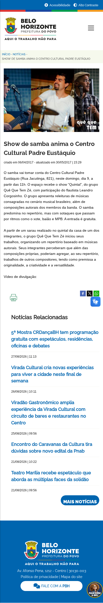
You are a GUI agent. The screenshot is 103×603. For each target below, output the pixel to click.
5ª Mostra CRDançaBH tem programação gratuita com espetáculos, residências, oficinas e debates (54, 339)
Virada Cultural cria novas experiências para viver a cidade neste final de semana (52, 374)
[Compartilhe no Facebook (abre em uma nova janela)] (83, 293)
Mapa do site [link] (71, 577)
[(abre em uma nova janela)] (89, 293)
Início (6, 54)
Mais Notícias (80, 501)
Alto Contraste (88, 5)
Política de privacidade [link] (39, 577)
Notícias (19, 54)
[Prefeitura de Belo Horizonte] (30, 25)
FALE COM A (55, 586)
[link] (51, 586)
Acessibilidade (60, 5)
